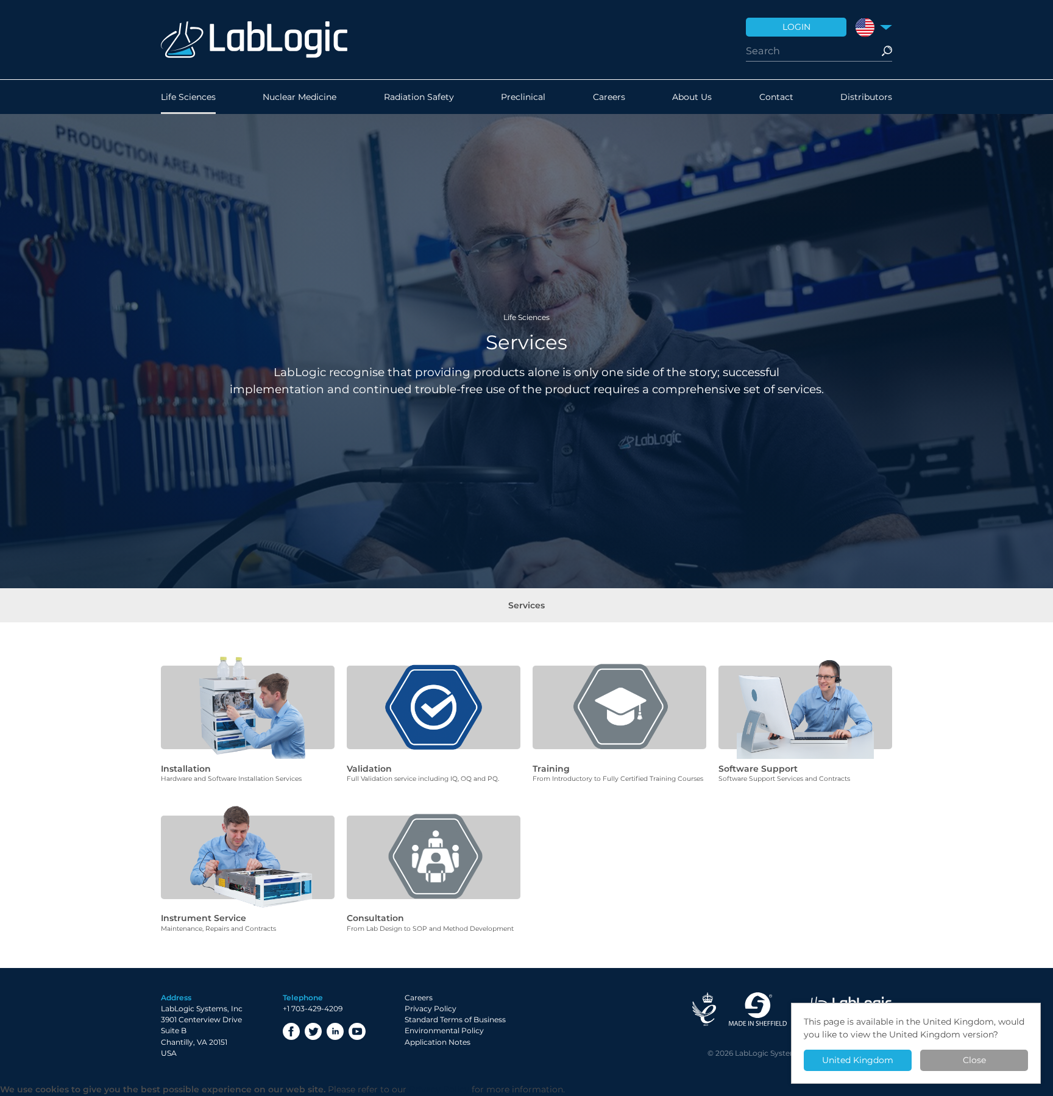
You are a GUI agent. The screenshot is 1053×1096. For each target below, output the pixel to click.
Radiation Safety (419, 96)
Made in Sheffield (757, 1009)
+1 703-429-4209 (312, 1008)
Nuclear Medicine (299, 96)
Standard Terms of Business (455, 1019)
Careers (609, 96)
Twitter (313, 1031)
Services (526, 605)
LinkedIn (335, 1031)
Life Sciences (188, 96)
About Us (692, 96)
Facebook (291, 1031)
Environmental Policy (444, 1030)
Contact (776, 96)
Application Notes (437, 1042)
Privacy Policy (430, 1008)
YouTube (357, 1031)
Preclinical (523, 96)
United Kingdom (857, 1060)
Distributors (866, 96)
